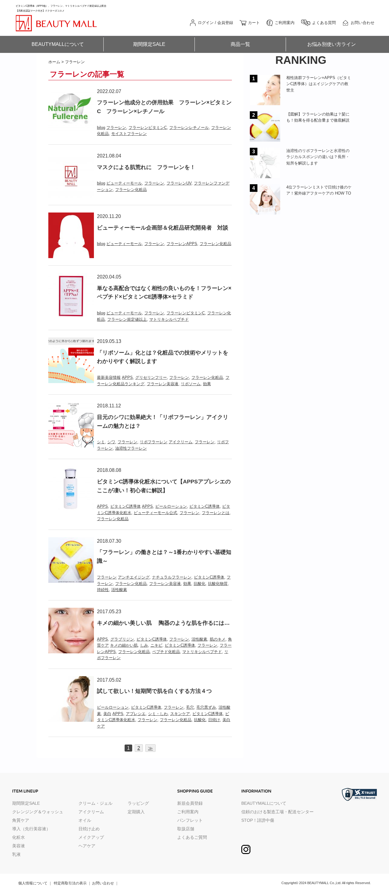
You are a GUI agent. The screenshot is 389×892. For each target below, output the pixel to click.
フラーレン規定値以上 (127, 319)
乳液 (16, 854)
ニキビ (156, 645)
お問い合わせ (103, 883)
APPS (127, 377)
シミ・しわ (158, 713)
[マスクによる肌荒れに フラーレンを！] (71, 155)
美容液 (18, 845)
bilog (101, 127)
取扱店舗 (185, 828)
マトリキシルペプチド (169, 319)
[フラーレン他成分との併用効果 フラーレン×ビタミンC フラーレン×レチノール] (71, 91)
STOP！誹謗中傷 (257, 820)
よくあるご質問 (192, 837)
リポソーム (191, 384)
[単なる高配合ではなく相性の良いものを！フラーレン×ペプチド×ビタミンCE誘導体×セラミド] (71, 276)
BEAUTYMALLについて (58, 44)
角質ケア (20, 820)
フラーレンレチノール (189, 127)
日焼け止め (89, 828)
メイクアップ (91, 837)
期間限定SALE (149, 44)
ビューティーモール (124, 183)
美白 (107, 713)
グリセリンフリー (151, 377)
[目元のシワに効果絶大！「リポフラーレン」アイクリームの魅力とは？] (71, 405)
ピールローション (171, 506)
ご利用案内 (187, 811)
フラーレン (116, 127)
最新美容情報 (109, 377)
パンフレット (190, 820)
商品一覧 (240, 44)
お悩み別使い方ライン (331, 44)
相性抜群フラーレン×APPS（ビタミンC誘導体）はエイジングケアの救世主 (318, 83)
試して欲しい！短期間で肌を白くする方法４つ (154, 691)
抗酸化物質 (218, 583)
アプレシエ (136, 713)
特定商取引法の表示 (70, 883)
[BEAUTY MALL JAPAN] (56, 17)
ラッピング (138, 803)
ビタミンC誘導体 (125, 506)
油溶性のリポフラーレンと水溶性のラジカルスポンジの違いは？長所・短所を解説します (317, 156)
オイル (84, 820)
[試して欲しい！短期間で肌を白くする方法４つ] (71, 680)
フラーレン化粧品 (131, 189)
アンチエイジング (134, 577)
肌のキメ (217, 639)
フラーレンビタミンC (148, 127)
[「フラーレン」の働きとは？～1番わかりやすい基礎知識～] (71, 541)
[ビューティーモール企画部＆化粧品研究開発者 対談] (71, 216)
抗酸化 (199, 583)
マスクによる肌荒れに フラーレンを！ (146, 167)
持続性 (103, 589)
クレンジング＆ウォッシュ (37, 811)
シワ (111, 442)
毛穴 (190, 707)
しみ (144, 645)
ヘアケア (86, 845)
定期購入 (136, 811)
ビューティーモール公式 (155, 512)
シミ (101, 442)
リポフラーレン (153, 442)
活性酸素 (119, 589)
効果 (207, 384)
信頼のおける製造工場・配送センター (277, 811)
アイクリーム (180, 442)
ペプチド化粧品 (166, 651)
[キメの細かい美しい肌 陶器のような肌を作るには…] (71, 611)
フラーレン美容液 (162, 384)
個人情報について (32, 883)
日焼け (214, 719)
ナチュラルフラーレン (171, 577)
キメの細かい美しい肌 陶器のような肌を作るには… (163, 623)
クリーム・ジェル (95, 803)
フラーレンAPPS (182, 243)
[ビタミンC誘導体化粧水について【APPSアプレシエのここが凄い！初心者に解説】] (71, 470)
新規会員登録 (190, 803)
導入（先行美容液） (31, 828)
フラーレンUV (179, 183)
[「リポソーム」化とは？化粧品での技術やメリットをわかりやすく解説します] (71, 341)
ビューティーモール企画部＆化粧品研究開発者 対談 (162, 228)
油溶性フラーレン (131, 448)
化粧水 (18, 837)
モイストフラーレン (129, 133)
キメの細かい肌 (124, 645)
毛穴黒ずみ (206, 707)
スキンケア (180, 713)
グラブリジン (122, 639)
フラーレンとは (215, 512)
